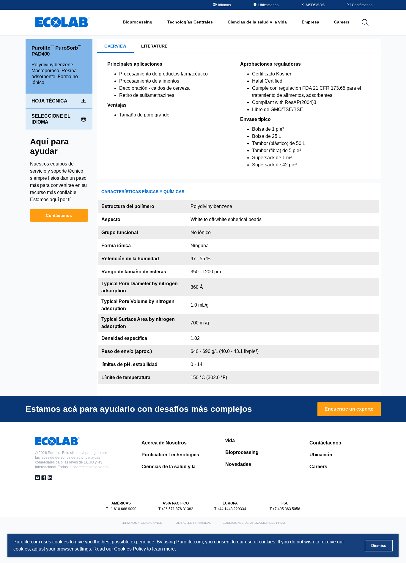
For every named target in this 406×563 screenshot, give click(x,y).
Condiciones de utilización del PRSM (254, 522)
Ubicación (320, 454)
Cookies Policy (130, 548)
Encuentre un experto (349, 408)
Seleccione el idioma (51, 118)
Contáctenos (59, 215)
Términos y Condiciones (141, 522)
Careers (342, 22)
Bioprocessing (242, 452)
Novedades (238, 464)
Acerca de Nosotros (164, 442)
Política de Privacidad (192, 522)
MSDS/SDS (315, 5)
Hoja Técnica (49, 100)
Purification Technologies (170, 454)
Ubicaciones (268, 5)
